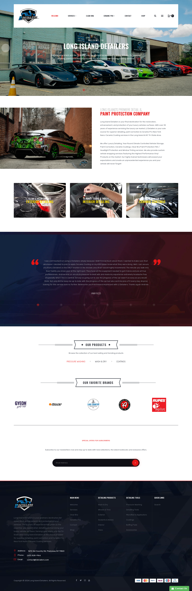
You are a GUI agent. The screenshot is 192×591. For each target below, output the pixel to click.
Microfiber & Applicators (136, 515)
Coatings (121, 361)
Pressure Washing (76, 361)
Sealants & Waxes (106, 520)
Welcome (74, 505)
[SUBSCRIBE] (135, 463)
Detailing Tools (132, 510)
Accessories (131, 530)
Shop (72, 530)
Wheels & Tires (104, 510)
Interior (101, 525)
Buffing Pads (131, 525)
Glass (100, 530)
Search (157, 505)
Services (73, 510)
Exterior (101, 515)
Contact (73, 525)
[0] (169, 16)
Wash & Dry (101, 361)
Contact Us (180, 588)
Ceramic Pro (75, 520)
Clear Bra (74, 515)
